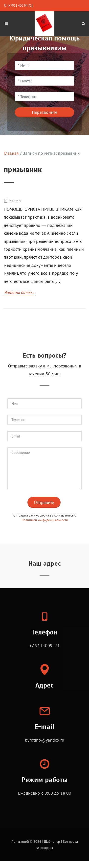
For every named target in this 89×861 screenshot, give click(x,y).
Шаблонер (52, 841)
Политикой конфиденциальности (45, 520)
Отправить (44, 502)
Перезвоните (44, 112)
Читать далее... (19, 292)
